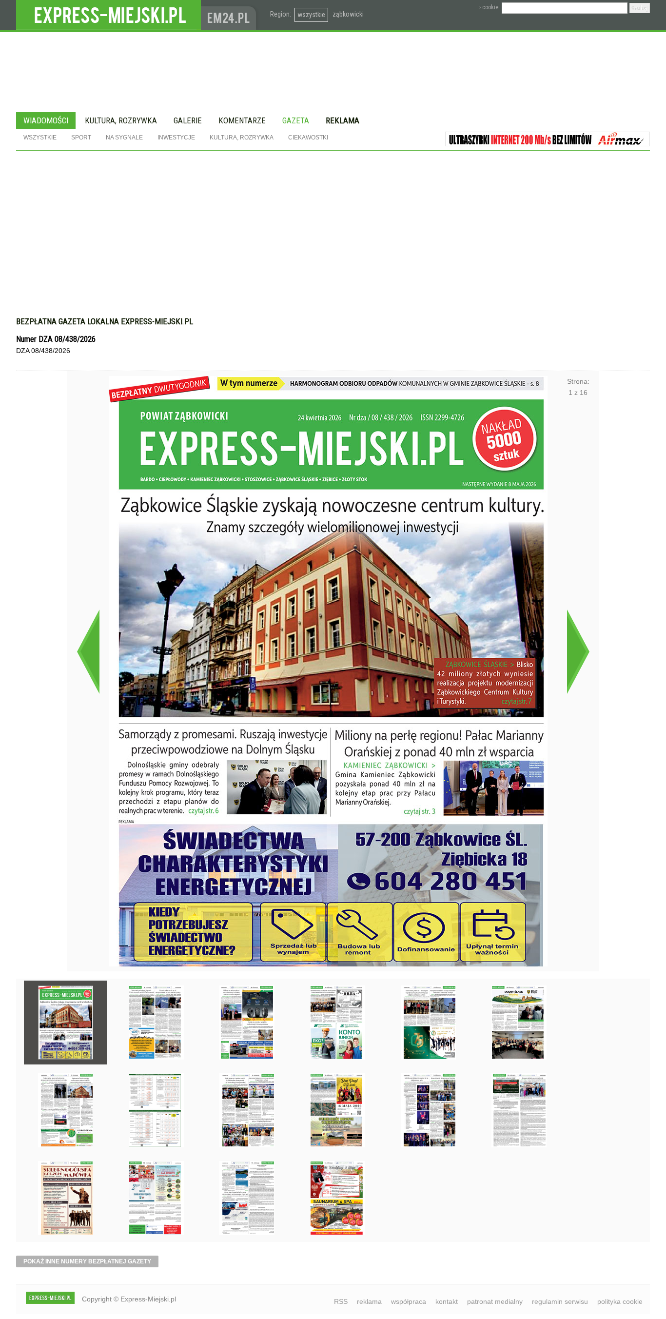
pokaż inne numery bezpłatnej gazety (87, 1261)
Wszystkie (40, 137)
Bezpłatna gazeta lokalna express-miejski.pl (104, 321)
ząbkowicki (348, 14)
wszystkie (311, 15)
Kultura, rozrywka (121, 120)
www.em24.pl (230, 15)
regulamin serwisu (560, 1301)
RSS (341, 1301)
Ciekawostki (308, 137)
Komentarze (242, 120)
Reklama (342, 120)
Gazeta (295, 120)
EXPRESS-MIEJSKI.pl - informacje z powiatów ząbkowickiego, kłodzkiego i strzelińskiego (108, 15)
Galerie (188, 120)
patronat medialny (495, 1301)
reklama (369, 1301)
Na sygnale (124, 137)
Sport (81, 137)
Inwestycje (176, 137)
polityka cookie (620, 1301)
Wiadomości (45, 120)
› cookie (488, 7)
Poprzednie (88, 651)
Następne (578, 651)
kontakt (446, 1301)
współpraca (408, 1301)
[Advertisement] (333, 238)
